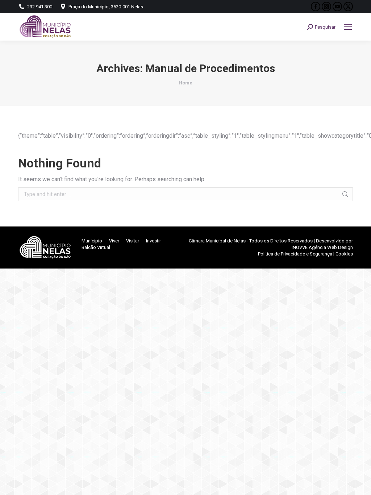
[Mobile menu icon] (348, 27)
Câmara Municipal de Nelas (217, 241)
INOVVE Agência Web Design (322, 247)
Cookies (344, 254)
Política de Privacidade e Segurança (295, 254)
